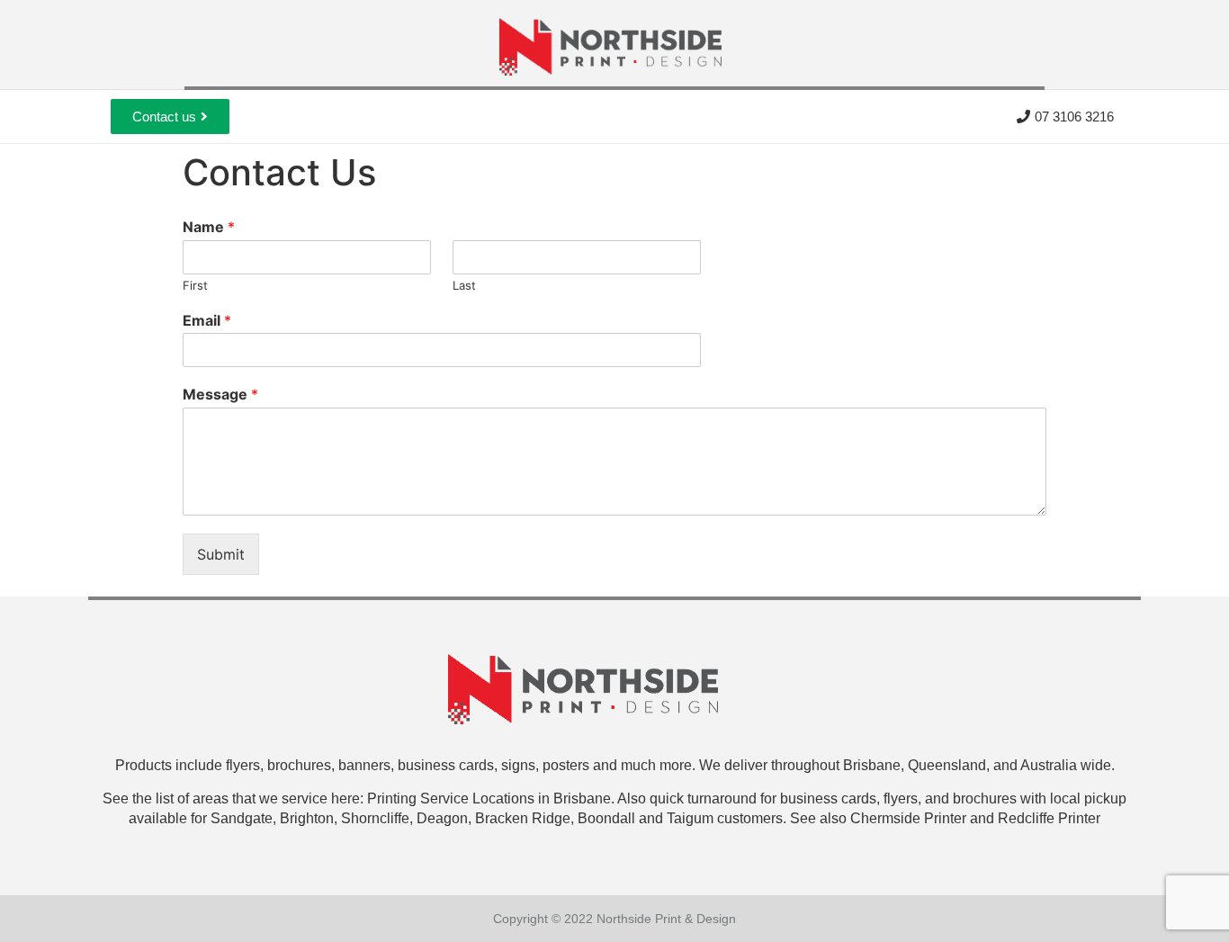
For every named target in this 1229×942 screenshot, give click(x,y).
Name (209, 227)
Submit (221, 554)
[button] (170, 116)
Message (220, 394)
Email (207, 320)
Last (464, 285)
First (195, 285)
